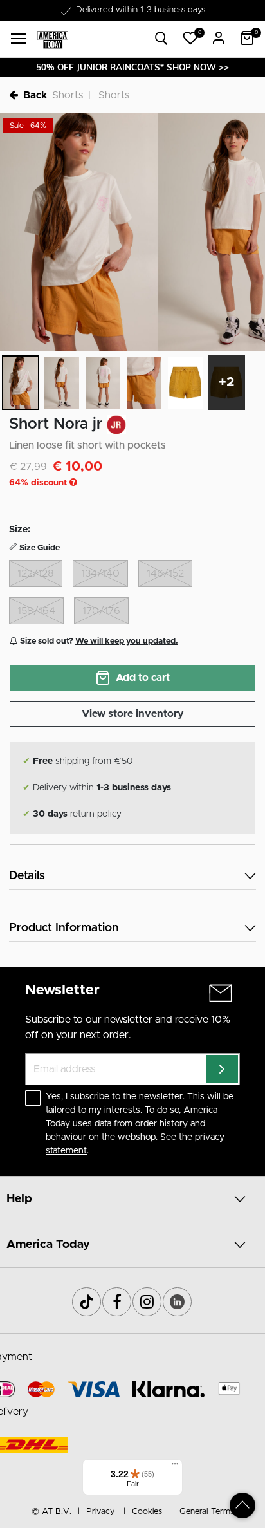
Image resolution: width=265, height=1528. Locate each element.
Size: (19, 529)
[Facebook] (116, 1301)
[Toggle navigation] (18, 39)
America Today (48, 1245)
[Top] (242, 1505)
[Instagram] (146, 1301)
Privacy (100, 1511)
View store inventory (133, 714)
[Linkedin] (177, 1301)
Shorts (67, 95)
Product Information (63, 928)
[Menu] (175, 1467)
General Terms (206, 1511)
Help (19, 1199)
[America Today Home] (52, 39)
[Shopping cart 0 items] (247, 38)
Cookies (147, 1511)
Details (27, 876)
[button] (190, 38)
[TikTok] (86, 1301)
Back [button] (35, 95)
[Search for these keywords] (161, 39)
